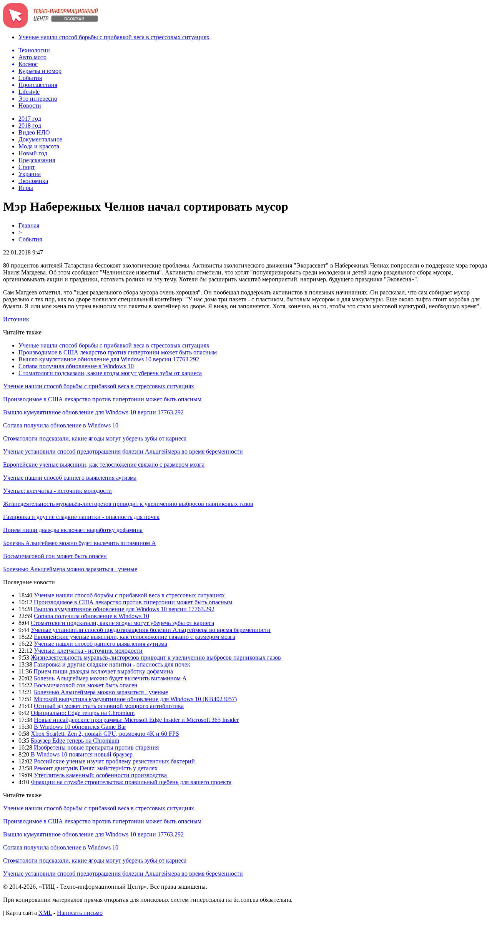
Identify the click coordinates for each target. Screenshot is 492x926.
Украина (29, 174)
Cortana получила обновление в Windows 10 (76, 366)
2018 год (29, 125)
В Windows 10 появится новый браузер (82, 754)
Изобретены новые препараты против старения (96, 747)
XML (45, 912)
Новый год (32, 153)
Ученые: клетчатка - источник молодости (57, 490)
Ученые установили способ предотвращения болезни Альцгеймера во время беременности (123, 451)
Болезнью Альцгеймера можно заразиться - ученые (70, 569)
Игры (25, 188)
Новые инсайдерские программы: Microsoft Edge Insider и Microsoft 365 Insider (136, 720)
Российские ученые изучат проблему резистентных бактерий (114, 761)
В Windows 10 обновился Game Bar (80, 726)
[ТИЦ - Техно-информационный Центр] (50, 25)
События (30, 239)
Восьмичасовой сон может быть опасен (55, 556)
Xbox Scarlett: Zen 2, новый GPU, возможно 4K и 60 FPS (105, 733)
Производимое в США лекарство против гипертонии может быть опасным (117, 352)
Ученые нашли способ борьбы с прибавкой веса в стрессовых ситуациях (113, 37)
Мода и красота (38, 146)
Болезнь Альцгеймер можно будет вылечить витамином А (79, 543)
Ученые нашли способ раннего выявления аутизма (69, 477)
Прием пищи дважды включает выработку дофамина (73, 530)
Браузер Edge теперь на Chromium (75, 740)
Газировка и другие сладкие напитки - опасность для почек (81, 517)
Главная (28, 225)
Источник (16, 319)
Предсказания (36, 160)
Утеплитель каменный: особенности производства (100, 775)
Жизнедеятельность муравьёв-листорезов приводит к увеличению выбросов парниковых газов (128, 503)
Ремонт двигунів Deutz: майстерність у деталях (96, 768)
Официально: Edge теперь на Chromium (83, 713)
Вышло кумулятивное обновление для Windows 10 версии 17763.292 (108, 359)
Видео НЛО (34, 132)
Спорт (26, 167)
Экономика (33, 181)
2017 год (29, 118)
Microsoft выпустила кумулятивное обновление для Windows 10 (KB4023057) (135, 699)
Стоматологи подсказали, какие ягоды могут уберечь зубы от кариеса (110, 373)
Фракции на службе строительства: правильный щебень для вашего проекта (131, 782)
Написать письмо (80, 912)
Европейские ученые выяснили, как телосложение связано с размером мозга (103, 464)
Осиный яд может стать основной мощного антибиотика (109, 706)
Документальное (40, 139)
